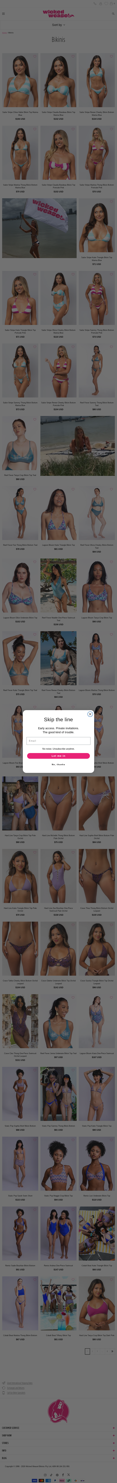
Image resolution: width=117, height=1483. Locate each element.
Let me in (58, 755)
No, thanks (58, 764)
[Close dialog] (90, 714)
